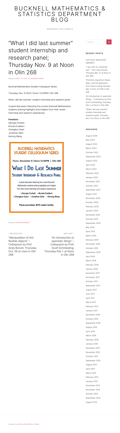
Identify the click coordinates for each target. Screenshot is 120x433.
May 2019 (90, 227)
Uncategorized (23, 222)
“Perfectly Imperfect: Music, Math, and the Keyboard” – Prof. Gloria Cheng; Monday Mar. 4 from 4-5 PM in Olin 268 (98, 86)
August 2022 (91, 160)
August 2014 (91, 402)
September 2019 (93, 223)
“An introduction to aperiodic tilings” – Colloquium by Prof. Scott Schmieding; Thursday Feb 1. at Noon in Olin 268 (59, 244)
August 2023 (91, 144)
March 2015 (91, 373)
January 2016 (92, 344)
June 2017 (90, 294)
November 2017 (93, 277)
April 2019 (90, 231)
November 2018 (93, 244)
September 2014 (93, 398)
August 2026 (91, 136)
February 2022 (92, 173)
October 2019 (92, 219)
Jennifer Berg (37, 78)
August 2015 (91, 364)
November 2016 (93, 314)
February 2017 (92, 306)
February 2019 (92, 240)
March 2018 (91, 260)
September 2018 (93, 252)
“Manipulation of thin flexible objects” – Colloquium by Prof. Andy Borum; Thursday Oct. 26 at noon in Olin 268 (22, 244)
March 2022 (91, 169)
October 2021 (92, 186)
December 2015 (93, 348)
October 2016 (92, 319)
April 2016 (90, 331)
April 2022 (90, 165)
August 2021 (91, 194)
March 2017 (91, 302)
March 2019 (91, 235)
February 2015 (92, 377)
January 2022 (92, 177)
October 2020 (92, 202)
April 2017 (90, 298)
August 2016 (91, 327)
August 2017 (91, 290)
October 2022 (92, 152)
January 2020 (92, 210)
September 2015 (93, 360)
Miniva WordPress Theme (29, 424)
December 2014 (93, 385)
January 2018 (92, 269)
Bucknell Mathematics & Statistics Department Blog (60, 14)
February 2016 (92, 340)
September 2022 (93, 156)
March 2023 (91, 148)
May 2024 (90, 140)
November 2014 (93, 389)
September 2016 (93, 323)
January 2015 (92, 381)
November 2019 (93, 215)
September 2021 (93, 190)
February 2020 (92, 206)
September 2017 (93, 285)
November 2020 (93, 198)
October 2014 (92, 394)
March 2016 (91, 335)
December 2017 (93, 273)
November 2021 (93, 181)
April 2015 (90, 369)
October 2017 (92, 281)
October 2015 (92, 356)
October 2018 (92, 248)
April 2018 (90, 256)
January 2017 (92, 310)
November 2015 (93, 352)
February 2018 (92, 265)
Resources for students (60, 29)
